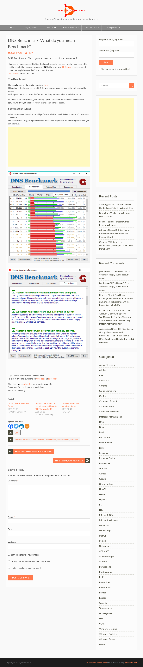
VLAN (102, 623)
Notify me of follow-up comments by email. (31, 561)
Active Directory (107, 365)
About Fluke (91, 27)
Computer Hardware (109, 411)
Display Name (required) (111, 39)
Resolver (74, 439)
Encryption (104, 437)
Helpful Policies (69, 27)
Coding (102, 396)
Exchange (103, 453)
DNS (17, 432)
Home (12, 27)
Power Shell (104, 582)
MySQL (102, 540)
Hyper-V (103, 499)
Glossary (49, 27)
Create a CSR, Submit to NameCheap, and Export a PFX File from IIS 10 (46, 406)
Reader (102, 597)
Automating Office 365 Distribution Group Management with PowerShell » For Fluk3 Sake (116, 332)
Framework (104, 463)
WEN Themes (131, 662)
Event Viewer (105, 442)
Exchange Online (107, 458)
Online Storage (106, 556)
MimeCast (104, 525)
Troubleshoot (105, 608)
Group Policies (106, 484)
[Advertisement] (49, 147)
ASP (101, 375)
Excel (101, 447)
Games (102, 473)
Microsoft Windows (108, 520)
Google (102, 478)
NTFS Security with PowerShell (69, 460)
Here (45, 85)
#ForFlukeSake (37, 439)
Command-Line (106, 406)
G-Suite (103, 468)
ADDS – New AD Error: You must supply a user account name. (114, 274)
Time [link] (67, 64)
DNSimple (67, 67)
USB (101, 618)
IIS (100, 504)
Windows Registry (108, 634)
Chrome (103, 385)
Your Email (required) (109, 50)
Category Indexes (30, 27)
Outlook (103, 561)
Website (12, 542)
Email (11, 529)
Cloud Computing (107, 390)
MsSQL (102, 535)
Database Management (110, 416)
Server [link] (45, 88)
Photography (105, 572)
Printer (102, 592)
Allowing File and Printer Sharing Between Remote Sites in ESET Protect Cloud (115, 233)
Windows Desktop (108, 628)
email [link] (48, 384)
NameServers (63, 439)
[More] (27, 426)
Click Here (13, 73)
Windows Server (107, 639)
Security (103, 603)
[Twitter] (16, 426)
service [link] (11, 102)
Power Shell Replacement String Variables (33, 451)
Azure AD (104, 380)
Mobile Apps (105, 530)
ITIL (101, 509)
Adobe (102, 370)
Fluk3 (30, 52)
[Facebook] (10, 426)
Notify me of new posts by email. (26, 568)
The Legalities (111, 27)
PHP (101, 577)
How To (102, 489)
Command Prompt (108, 401)
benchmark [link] (17, 85)
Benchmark (51, 439)
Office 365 (104, 551)
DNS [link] (45, 67)
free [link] (19, 384)
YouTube (40, 378)
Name (11, 517)
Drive (101, 427)
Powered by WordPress (96, 662)
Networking (105, 546)
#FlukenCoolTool (22, 439)
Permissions (105, 566)
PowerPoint (105, 587)
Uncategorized (106, 613)
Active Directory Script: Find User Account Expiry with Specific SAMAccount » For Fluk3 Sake (115, 313)
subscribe (27, 384)
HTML (102, 494)
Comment (13, 480)
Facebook (52, 378)
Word (102, 644)
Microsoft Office (107, 515)
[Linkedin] (21, 426)
